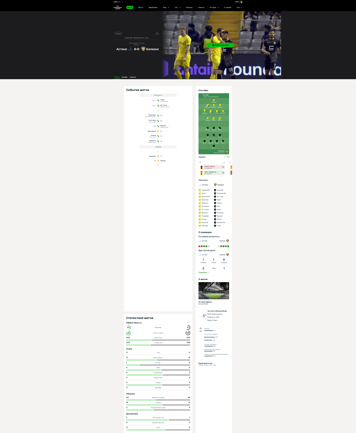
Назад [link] (119, 33)
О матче (133, 77)
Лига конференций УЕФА (117, 7)
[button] (166, 7)
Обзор (117, 77)
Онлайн (124, 77)
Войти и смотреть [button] (222, 45)
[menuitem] (130, 7)
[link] (130, 7)
